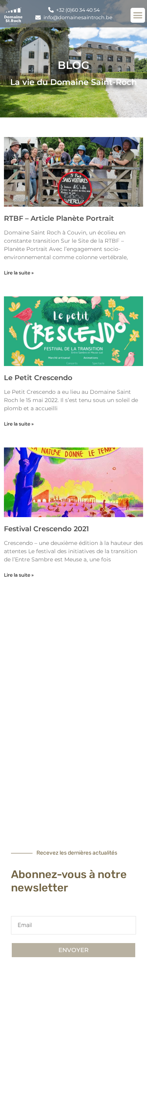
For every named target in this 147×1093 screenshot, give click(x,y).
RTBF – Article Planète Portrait (59, 218)
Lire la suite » (19, 273)
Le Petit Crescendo (38, 377)
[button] (138, 15)
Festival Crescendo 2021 (46, 529)
